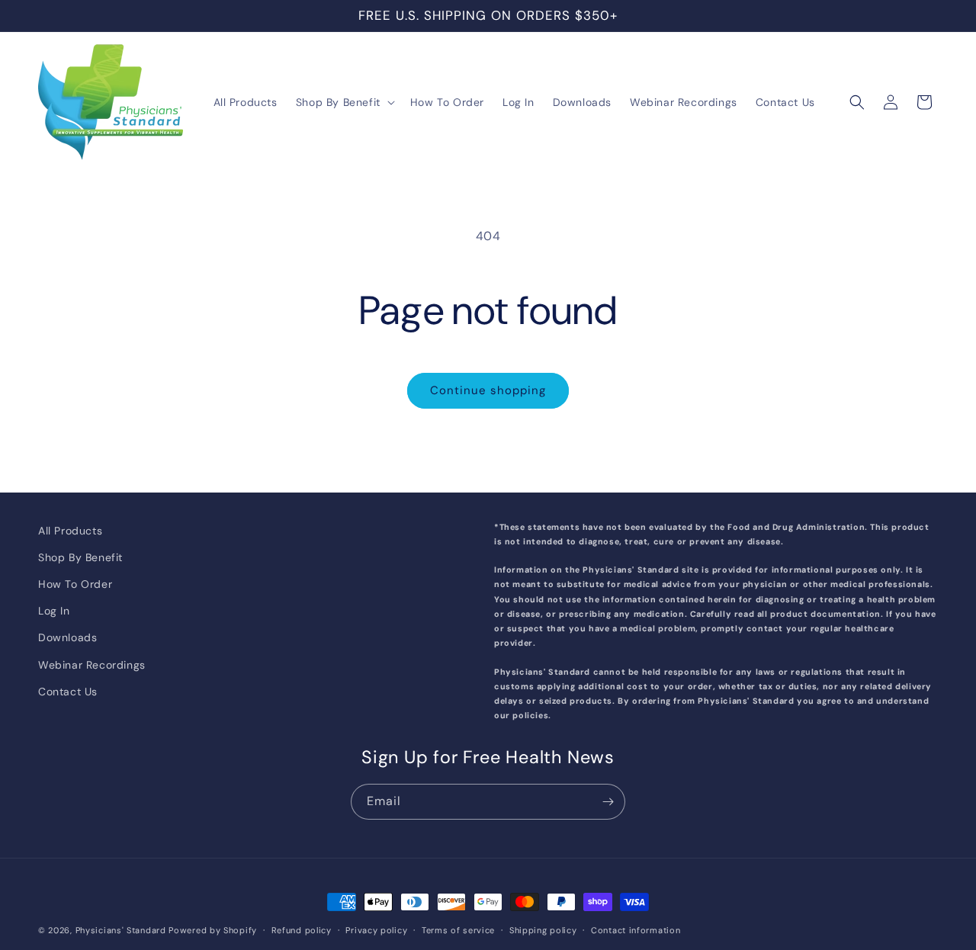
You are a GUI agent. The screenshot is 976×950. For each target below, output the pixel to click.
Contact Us (68, 691)
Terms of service (458, 929)
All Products (70, 531)
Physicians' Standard (120, 930)
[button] (344, 102)
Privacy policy (376, 929)
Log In (54, 611)
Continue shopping (488, 390)
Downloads (67, 637)
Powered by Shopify (213, 930)
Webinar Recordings (92, 665)
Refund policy (301, 929)
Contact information (635, 929)
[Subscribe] (607, 802)
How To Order (75, 584)
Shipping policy (543, 929)
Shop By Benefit (80, 557)
